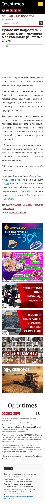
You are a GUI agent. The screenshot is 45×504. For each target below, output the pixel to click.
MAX (38, 187)
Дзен (6, 183)
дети (9, 205)
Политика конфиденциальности (14, 462)
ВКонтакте (9, 199)
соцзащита (37, 205)
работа (27, 205)
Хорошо (8, 469)
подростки (18, 205)
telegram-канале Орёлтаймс (17, 191)
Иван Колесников (17, 212)
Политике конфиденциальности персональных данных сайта (19, 496)
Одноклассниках (35, 195)
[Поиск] (41, 23)
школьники (8, 208)
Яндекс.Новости (17, 180)
